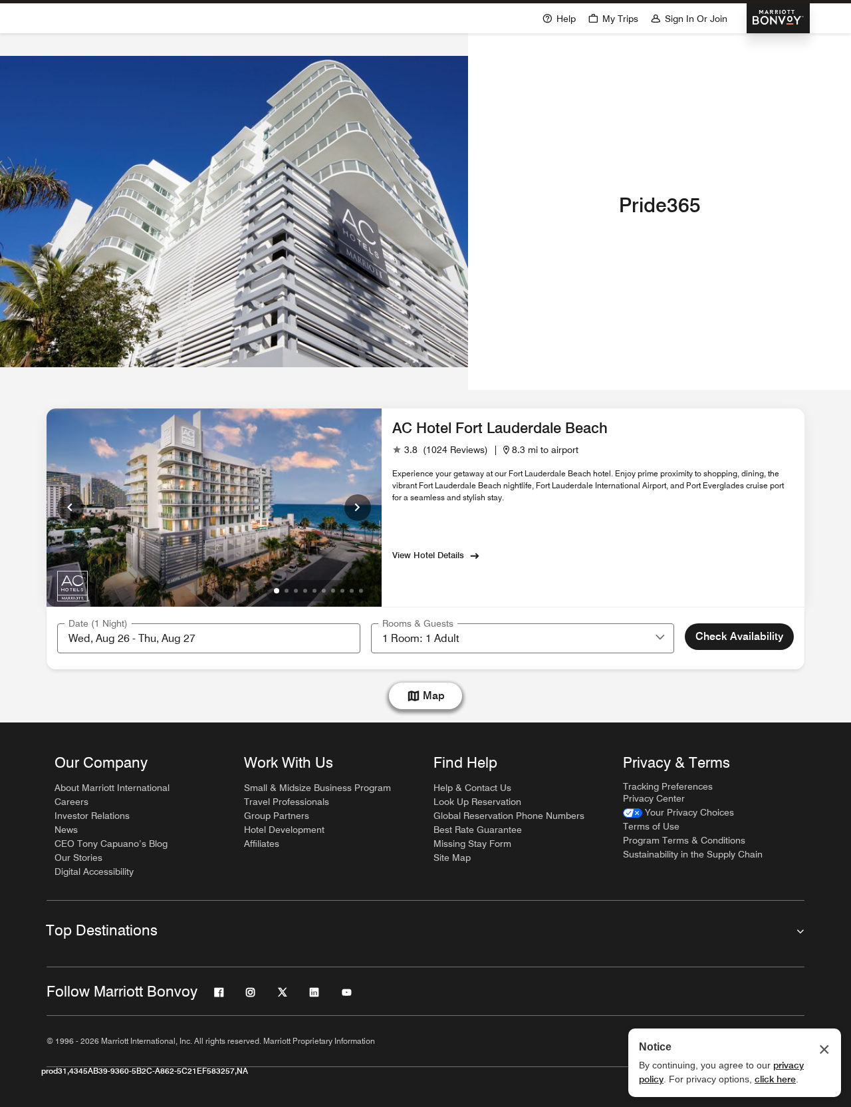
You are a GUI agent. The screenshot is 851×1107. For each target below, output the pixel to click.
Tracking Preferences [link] (668, 786)
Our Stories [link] (78, 857)
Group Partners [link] (276, 815)
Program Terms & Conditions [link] (684, 840)
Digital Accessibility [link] (94, 871)
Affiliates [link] (261, 843)
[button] (660, 638)
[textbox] (208, 638)
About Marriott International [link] (112, 787)
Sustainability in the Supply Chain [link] (693, 854)
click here (775, 1079)
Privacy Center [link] (654, 798)
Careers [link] (71, 801)
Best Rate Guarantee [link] (477, 829)
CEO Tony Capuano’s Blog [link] (111, 843)
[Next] (357, 507)
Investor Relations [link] (92, 815)
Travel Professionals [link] (286, 801)
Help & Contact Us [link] (472, 787)
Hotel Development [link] (284, 829)
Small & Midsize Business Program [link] (317, 787)
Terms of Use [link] (651, 826)
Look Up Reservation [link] (477, 801)
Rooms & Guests (417, 623)
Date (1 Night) (98, 623)
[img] (73, 585)
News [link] (66, 829)
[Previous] (70, 507)
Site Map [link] (452, 857)
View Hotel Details (428, 555)
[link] (440, 450)
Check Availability (739, 636)
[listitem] (234, 211)
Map (434, 695)
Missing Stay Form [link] (472, 843)
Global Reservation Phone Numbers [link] (508, 815)
